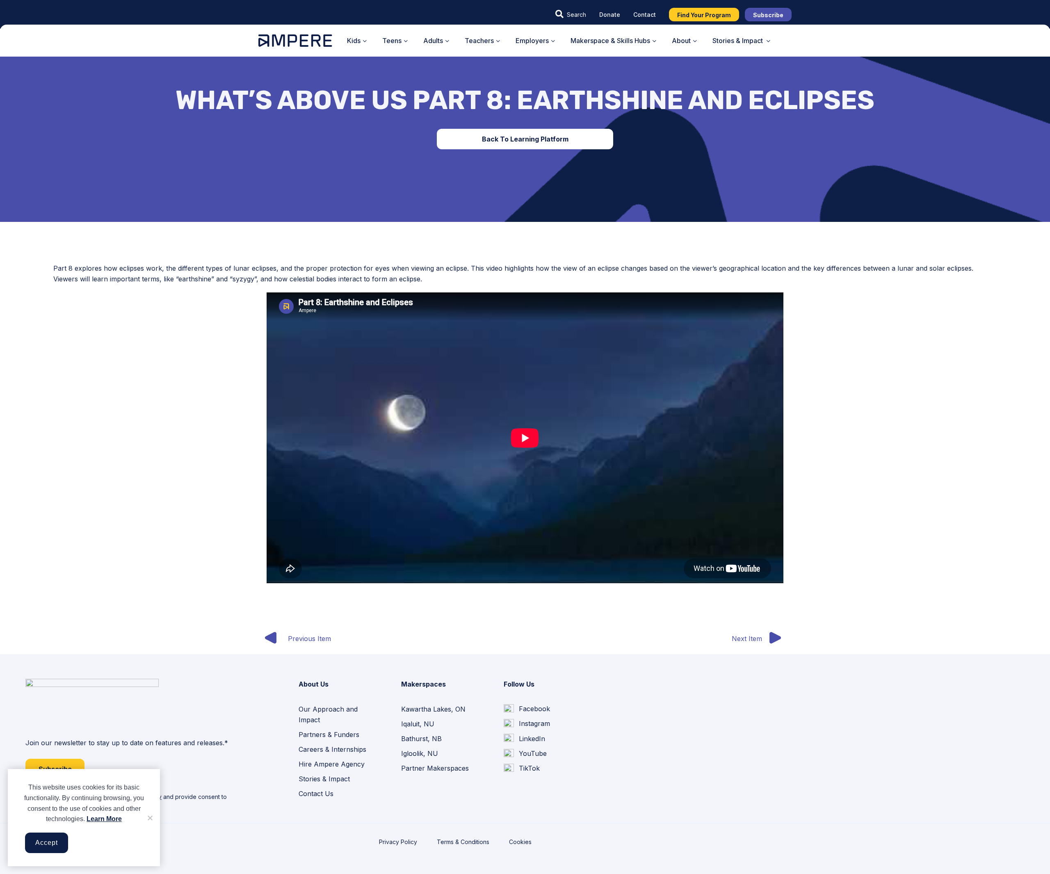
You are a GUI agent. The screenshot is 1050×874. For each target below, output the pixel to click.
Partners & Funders (329, 734)
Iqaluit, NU (417, 724)
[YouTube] (525, 753)
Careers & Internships (332, 749)
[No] (150, 818)
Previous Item (309, 638)
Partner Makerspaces (435, 768)
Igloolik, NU (419, 753)
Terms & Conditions (463, 841)
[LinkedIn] (524, 738)
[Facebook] (527, 709)
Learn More (104, 818)
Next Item (747, 638)
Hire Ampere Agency (332, 764)
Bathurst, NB (421, 739)
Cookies (520, 841)
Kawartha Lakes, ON (433, 709)
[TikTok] (522, 768)
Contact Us (316, 794)
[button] (570, 14)
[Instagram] (527, 724)
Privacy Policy (398, 841)
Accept (46, 842)
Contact (644, 14)
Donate (609, 14)
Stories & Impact (324, 779)
